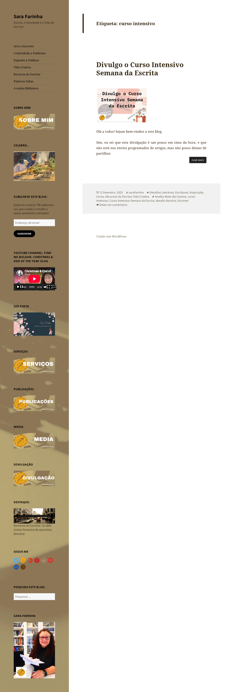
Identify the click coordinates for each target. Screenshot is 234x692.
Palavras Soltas (23, 81)
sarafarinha (136, 192)
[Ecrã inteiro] (53, 287)
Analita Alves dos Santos (170, 196)
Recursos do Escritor (27, 74)
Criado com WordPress (111, 236)
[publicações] (34, 403)
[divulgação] (34, 478)
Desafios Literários (162, 192)
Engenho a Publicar (26, 60)
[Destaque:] (34, 516)
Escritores (181, 192)
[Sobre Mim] (34, 121)
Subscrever (24, 233)
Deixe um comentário (113, 205)
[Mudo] (47, 287)
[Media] (34, 440)
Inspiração (196, 192)
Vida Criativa (22, 67)
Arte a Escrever (24, 46)
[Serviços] (34, 365)
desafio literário (166, 201)
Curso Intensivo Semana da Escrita (131, 201)
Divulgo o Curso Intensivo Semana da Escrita (140, 68)
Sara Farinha (28, 16)
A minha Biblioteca (26, 88)
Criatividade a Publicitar (30, 53)
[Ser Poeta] (34, 324)
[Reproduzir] (20, 287)
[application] (34, 279)
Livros (100, 196)
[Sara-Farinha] (34, 650)
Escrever (183, 201)
